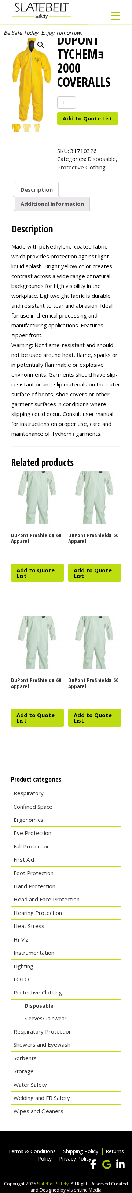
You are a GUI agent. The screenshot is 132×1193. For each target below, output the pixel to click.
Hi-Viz (21, 939)
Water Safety (30, 1084)
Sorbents (25, 1058)
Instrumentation (34, 952)
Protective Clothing (81, 167)
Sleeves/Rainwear (45, 1018)
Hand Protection (34, 886)
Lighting (23, 966)
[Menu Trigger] (115, 15)
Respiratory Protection (43, 1031)
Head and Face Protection (47, 899)
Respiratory (29, 793)
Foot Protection (34, 873)
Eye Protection (32, 832)
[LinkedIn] (120, 1164)
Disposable (102, 158)
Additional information (52, 203)
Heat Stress (29, 926)
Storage (24, 1071)
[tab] (37, 189)
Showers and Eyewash (42, 1044)
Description (37, 189)
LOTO (21, 979)
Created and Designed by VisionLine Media (79, 1187)
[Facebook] (93, 1164)
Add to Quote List (88, 118)
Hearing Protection (38, 912)
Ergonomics (28, 819)
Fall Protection (32, 846)
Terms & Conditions (32, 1151)
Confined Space (33, 806)
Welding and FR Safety (42, 1097)
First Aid (24, 859)
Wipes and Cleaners (38, 1111)
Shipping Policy (80, 1151)
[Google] (106, 1164)
